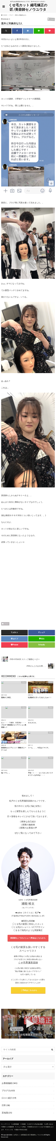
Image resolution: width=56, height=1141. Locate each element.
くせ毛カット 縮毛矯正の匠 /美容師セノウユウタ (28, 7)
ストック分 (9, 1129)
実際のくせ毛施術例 (8, 1127)
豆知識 (7, 1112)
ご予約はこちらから (28, 990)
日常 (6, 1105)
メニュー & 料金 (21, 1127)
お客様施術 (9, 1083)
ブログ (6, 624)
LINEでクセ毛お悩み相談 (35, 1124)
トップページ (6, 1124)
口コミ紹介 (9, 1098)
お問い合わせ (49, 1124)
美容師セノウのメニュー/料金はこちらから (28, 938)
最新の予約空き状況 (21, 1129)
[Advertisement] (28, 582)
